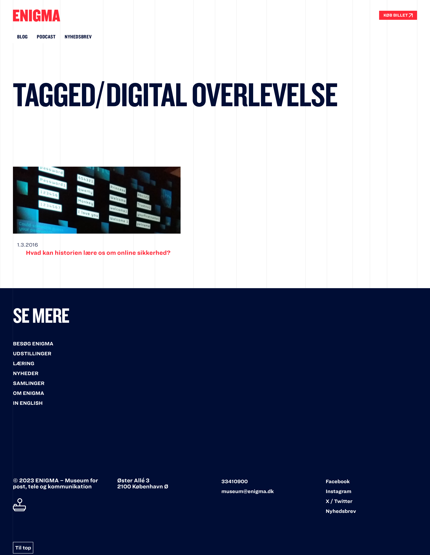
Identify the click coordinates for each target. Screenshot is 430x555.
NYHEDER (25, 373)
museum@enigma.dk (247, 491)
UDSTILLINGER (32, 353)
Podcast (46, 37)
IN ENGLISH (28, 403)
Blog (22, 37)
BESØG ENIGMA (33, 343)
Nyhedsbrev (78, 37)
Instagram (338, 491)
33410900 (234, 481)
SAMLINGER (29, 383)
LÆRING (23, 363)
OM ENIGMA (28, 393)
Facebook (338, 481)
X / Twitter (339, 501)
